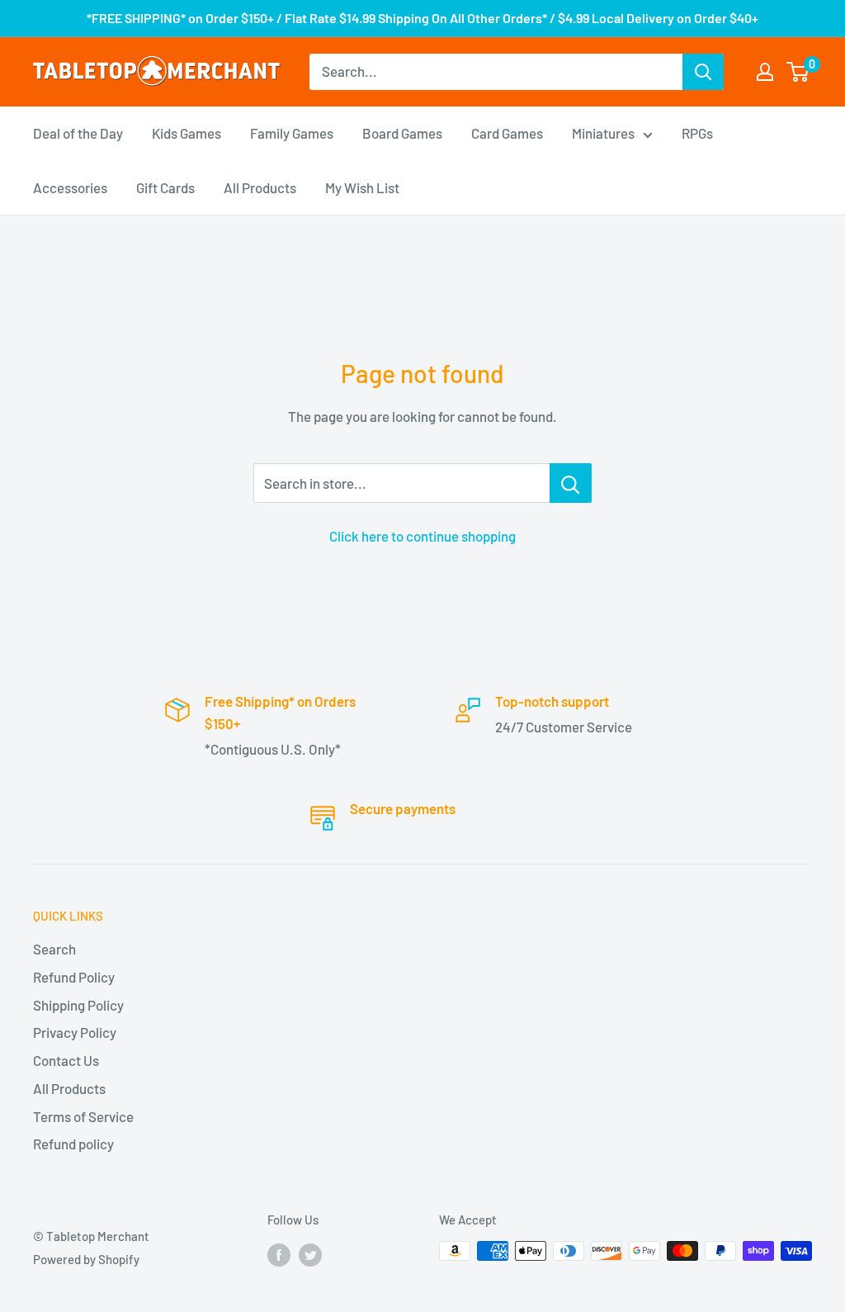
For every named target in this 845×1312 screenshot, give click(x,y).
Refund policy (73, 1143)
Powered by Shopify (86, 1259)
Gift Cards (165, 187)
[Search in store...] (571, 483)
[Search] (703, 72)
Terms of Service (83, 1116)
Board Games (402, 133)
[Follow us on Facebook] (278, 1253)
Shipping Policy (78, 1005)
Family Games (291, 133)
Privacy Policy (74, 1032)
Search (54, 948)
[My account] (765, 72)
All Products (260, 187)
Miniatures (603, 133)
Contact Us (66, 1060)
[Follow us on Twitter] (310, 1253)
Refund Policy (74, 977)
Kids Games (186, 133)
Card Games (507, 133)
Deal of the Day (78, 133)
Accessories (70, 187)
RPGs (697, 133)
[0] (798, 72)
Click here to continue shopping (422, 536)
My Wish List (362, 187)
